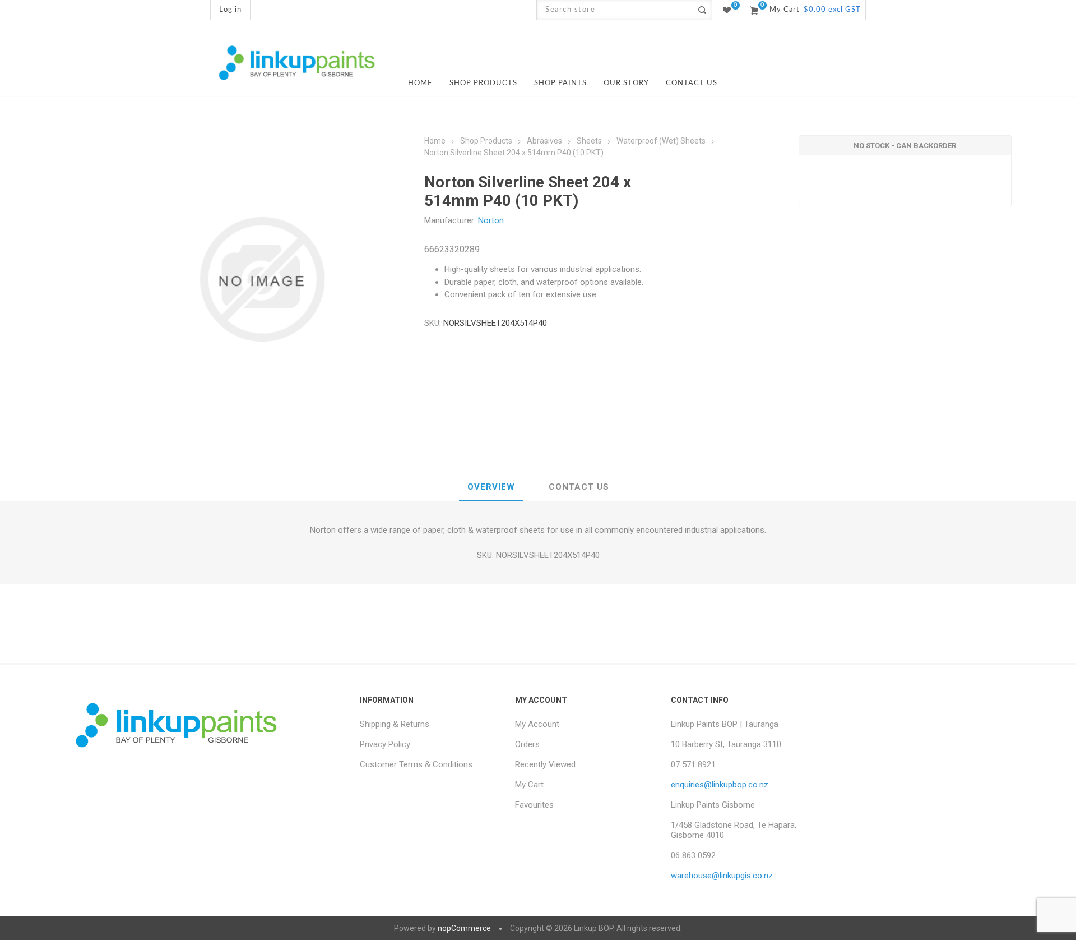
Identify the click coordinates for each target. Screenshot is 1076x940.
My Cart (529, 785)
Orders (527, 744)
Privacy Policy (385, 744)
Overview (491, 487)
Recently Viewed (545, 764)
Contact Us (579, 487)
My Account (537, 724)
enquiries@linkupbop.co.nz (719, 785)
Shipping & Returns (394, 724)
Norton (491, 220)
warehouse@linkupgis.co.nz (722, 875)
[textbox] (614, 10)
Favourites (534, 805)
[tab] (491, 487)
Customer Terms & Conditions (416, 764)
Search (702, 10)
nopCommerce (464, 928)
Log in (230, 9)
